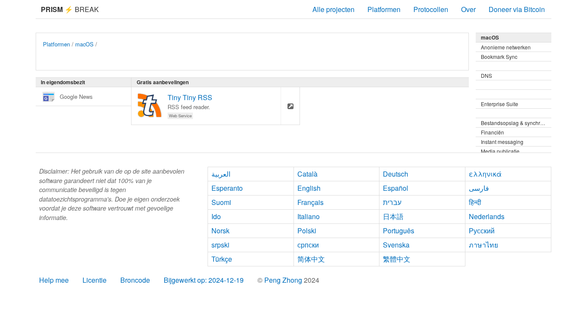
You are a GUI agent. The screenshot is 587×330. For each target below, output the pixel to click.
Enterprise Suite (499, 103)
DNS (486, 75)
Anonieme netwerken (506, 47)
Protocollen (430, 9)
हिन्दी (475, 202)
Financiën (492, 132)
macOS (84, 44)
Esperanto (227, 188)
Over (468, 9)
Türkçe (221, 259)
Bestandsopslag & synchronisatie (516, 122)
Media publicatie (500, 151)
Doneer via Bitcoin (517, 9)
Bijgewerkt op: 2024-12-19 (204, 280)
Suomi (221, 202)
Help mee (54, 280)
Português (398, 230)
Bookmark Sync (499, 56)
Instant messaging (502, 141)
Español (395, 188)
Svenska (396, 245)
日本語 (393, 216)
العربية (220, 174)
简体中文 (311, 259)
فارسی (479, 188)
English (309, 188)
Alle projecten (333, 9)
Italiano (308, 216)
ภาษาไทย (483, 245)
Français (310, 202)
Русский (482, 230)
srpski (220, 245)
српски (308, 245)
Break (70, 9)
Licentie (95, 280)
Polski (306, 230)
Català (307, 174)
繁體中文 (396, 259)
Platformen (384, 9)
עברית (392, 202)
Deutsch (395, 174)
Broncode (135, 280)
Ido (216, 216)
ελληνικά (485, 174)
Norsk (220, 230)
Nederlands (486, 216)
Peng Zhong (284, 280)
